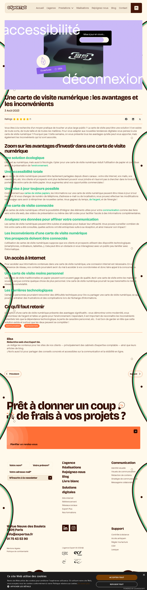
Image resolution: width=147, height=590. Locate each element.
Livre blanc (70, 481)
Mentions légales (13, 548)
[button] (49, 586)
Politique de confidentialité (17, 551)
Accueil (40, 8)
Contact (123, 8)
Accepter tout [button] (116, 577)
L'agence (51, 8)
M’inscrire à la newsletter (23, 477)
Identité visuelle (118, 468)
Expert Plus (67, 509)
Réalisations (82, 8)
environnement (40, 165)
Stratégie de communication (124, 479)
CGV (113, 546)
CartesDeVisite (31, 326)
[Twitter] (140, 119)
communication (111, 210)
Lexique (115, 550)
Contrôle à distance (120, 535)
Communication (13, 326)
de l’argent (94, 199)
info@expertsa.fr (20, 534)
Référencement (69, 502)
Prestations (64, 8)
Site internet (67, 498)
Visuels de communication (123, 472)
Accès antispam (118, 538)
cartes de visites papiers (37, 193)
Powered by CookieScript (134, 588)
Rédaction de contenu (121, 475)
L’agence (68, 463)
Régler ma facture (119, 542)
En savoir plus (84, 583)
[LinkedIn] (133, 119)
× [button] (144, 575)
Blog (113, 8)
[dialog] (73, 581)
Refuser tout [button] (116, 584)
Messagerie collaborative (122, 482)
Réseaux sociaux (69, 505)
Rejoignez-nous (100, 8)
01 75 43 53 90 (17, 539)
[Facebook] (126, 119)
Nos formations (69, 512)
